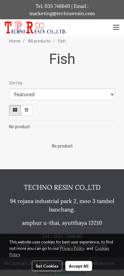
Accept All (78, 265)
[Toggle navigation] (116, 27)
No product (19, 126)
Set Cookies (47, 265)
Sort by (17, 83)
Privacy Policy (72, 248)
